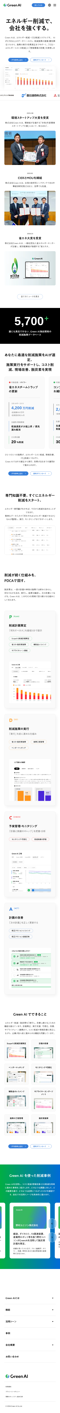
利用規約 (8, 1386)
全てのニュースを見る (30, 296)
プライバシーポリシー (13, 1391)
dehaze (55, 5)
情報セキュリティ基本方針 (14, 1396)
